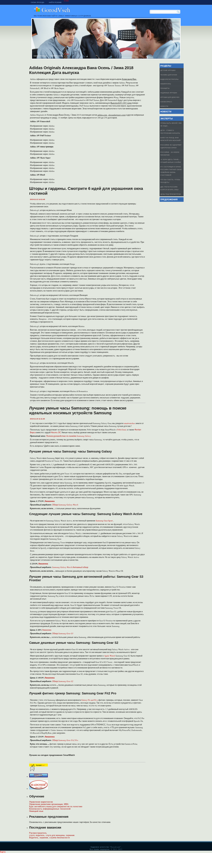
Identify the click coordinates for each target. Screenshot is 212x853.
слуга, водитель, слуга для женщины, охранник (51, 835)
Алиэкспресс (166, 102)
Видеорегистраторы (169, 79)
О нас (66, 1)
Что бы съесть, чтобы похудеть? (170, 180)
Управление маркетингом (41, 802)
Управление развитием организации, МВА (48, 804)
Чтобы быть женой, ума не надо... (171, 124)
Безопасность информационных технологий (49, 809)
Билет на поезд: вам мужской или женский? (170, 138)
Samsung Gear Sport (104, 520)
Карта (2, 852)
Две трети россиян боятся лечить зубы (169, 188)
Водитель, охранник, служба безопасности (49, 837)
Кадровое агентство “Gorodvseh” (77, 10)
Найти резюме (55, 2)
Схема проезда (37, 2)
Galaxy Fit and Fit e (89, 700)
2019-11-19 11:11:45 (37, 419)
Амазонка (46, 629)
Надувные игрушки (168, 93)
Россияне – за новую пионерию (169, 153)
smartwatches (129, 423)
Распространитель (38, 833)
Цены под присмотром (170, 194)
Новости (164, 106)
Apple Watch (109, 655)
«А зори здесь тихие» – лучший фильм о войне (170, 160)
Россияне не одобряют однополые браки (170, 146)
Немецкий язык (36, 811)
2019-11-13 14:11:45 (37, 199)
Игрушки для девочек (169, 97)
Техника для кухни (168, 75)
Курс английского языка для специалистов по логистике (55, 806)
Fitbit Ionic (122, 429)
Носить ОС (56, 432)
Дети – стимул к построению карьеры (170, 131)
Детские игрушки (167, 70)
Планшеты (164, 88)
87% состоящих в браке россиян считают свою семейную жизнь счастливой (171, 171)
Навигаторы (165, 84)
